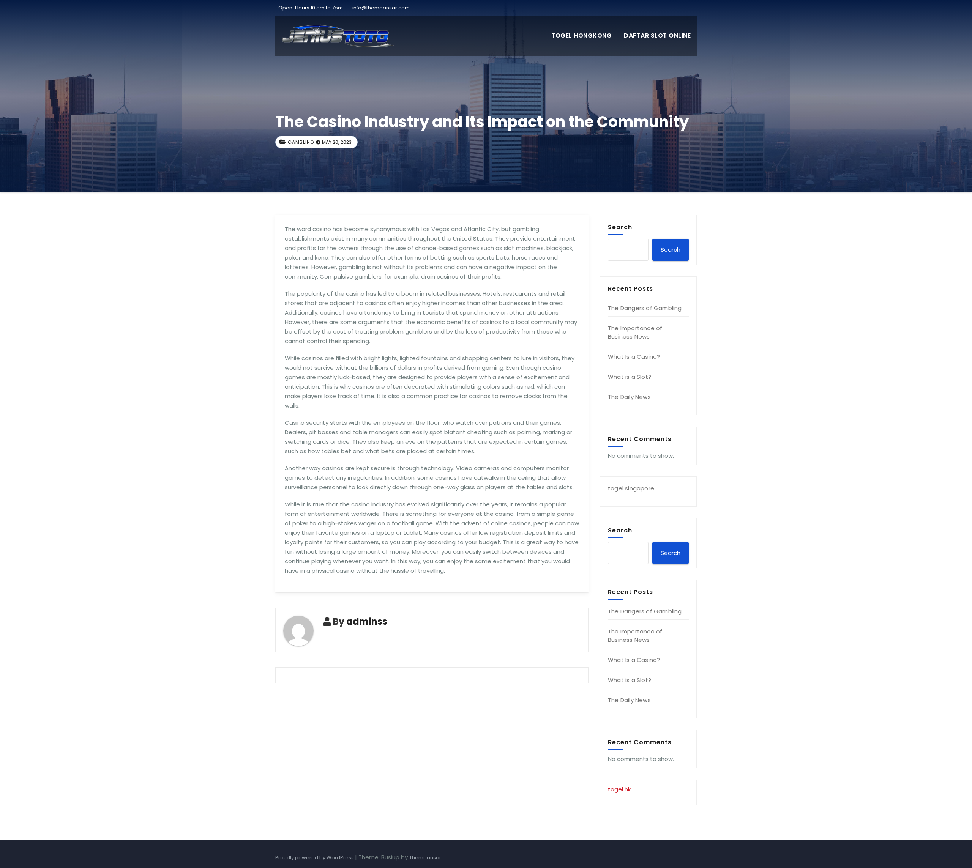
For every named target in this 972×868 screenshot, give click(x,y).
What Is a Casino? (634, 357)
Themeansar (425, 857)
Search (620, 227)
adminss (366, 621)
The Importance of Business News (635, 332)
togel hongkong (581, 35)
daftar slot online (657, 35)
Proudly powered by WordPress (315, 857)
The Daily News (629, 397)
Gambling (301, 142)
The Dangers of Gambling (645, 308)
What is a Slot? (629, 377)
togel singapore (631, 488)
